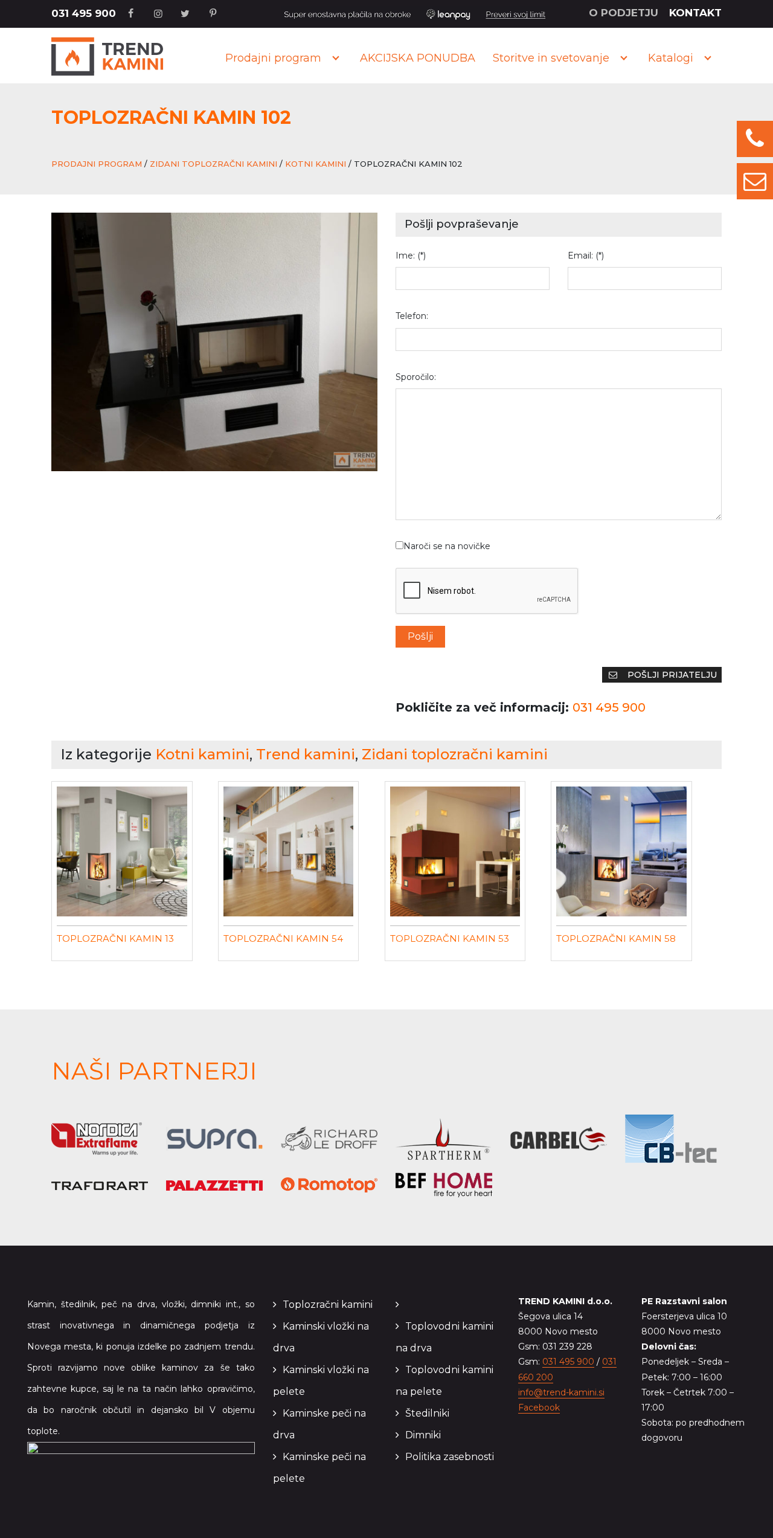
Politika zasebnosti (449, 1456)
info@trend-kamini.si (561, 1392)
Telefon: (412, 315)
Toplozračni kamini (328, 1304)
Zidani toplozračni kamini (213, 164)
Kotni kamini (315, 164)
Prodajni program (273, 58)
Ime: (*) (411, 255)
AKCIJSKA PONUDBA (417, 58)
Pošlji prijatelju (671, 674)
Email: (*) (586, 255)
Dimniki (423, 1435)
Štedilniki (427, 1413)
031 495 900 (83, 13)
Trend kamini (305, 754)
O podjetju (623, 13)
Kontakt (695, 13)
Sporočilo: (416, 377)
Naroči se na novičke (446, 546)
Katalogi (670, 58)
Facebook (539, 1407)
